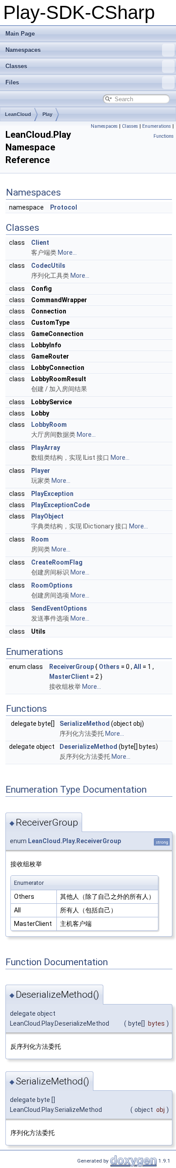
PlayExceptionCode (60, 505)
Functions (163, 136)
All (137, 666)
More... (67, 252)
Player (40, 470)
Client (40, 242)
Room (40, 539)
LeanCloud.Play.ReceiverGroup (74, 841)
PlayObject (47, 516)
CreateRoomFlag (57, 562)
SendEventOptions (59, 608)
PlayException (52, 493)
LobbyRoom (49, 424)
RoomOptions (52, 585)
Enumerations (156, 126)
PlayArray (45, 447)
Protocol (63, 207)
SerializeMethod (85, 723)
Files (12, 82)
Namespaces (23, 50)
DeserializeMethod (88, 746)
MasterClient (69, 676)
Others (109, 666)
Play (47, 114)
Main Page (20, 33)
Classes (16, 66)
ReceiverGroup (71, 666)
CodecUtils (48, 265)
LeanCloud (18, 114)
